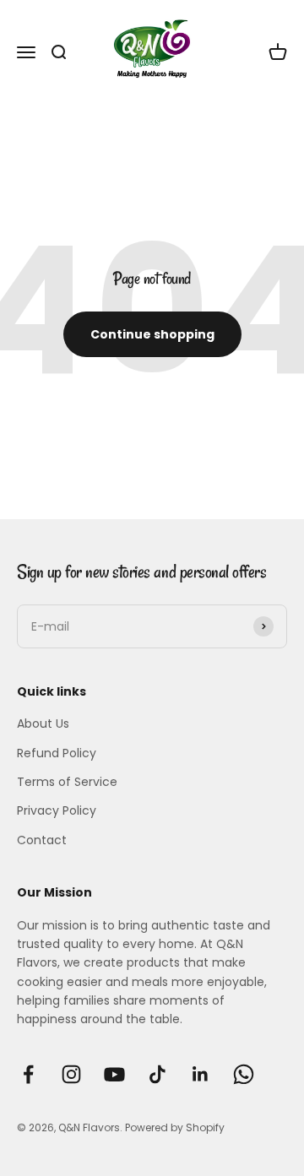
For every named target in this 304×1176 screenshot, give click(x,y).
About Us (43, 723)
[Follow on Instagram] (71, 1074)
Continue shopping (152, 334)
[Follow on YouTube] (114, 1074)
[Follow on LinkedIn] (200, 1074)
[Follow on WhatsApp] (243, 1074)
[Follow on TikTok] (157, 1074)
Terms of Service (67, 781)
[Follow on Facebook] (28, 1074)
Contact (42, 840)
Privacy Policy (56, 810)
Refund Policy (56, 753)
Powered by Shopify (175, 1127)
